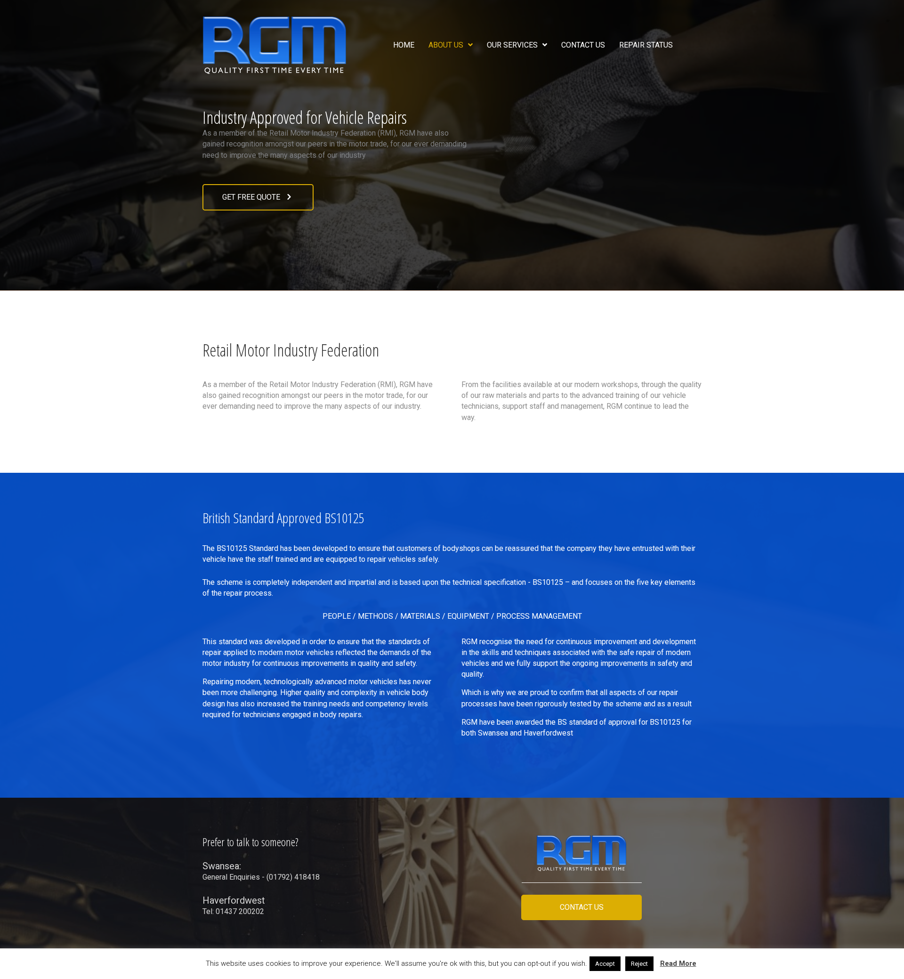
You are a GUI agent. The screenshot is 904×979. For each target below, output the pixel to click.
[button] (258, 197)
